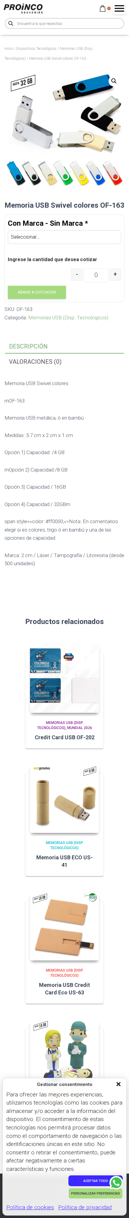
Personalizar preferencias (95, 1193)
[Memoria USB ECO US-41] (64, 798)
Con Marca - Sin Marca (48, 223)
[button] (119, 1084)
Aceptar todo (95, 1181)
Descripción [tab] (28, 346)
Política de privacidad (85, 1207)
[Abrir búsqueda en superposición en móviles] (64, 23)
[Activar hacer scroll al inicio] (117, 1205)
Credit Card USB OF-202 (64, 737)
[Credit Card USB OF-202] (64, 678)
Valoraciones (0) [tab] (35, 361)
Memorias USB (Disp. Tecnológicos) (68, 318)
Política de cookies (30, 1207)
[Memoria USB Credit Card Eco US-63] (64, 925)
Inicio (8, 49)
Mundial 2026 (79, 728)
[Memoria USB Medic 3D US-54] (64, 1053)
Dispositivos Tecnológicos (36, 49)
